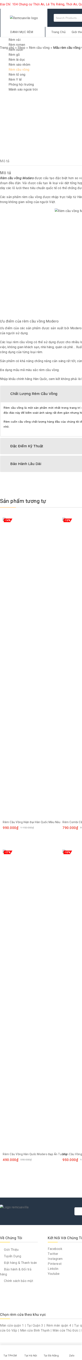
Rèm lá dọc (17, 60)
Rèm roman (17, 45)
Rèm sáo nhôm (19, 64)
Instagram (55, 1259)
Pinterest (55, 1264)
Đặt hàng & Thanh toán (20, 1263)
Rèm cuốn (16, 50)
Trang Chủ (58, 32)
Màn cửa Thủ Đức (66, 1330)
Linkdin (53, 1269)
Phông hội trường (21, 84)
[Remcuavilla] (24, 18)
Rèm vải (15, 40)
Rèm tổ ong (17, 74)
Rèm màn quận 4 (58, 1325)
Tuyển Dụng (12, 1256)
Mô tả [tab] (5, 161)
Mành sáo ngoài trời (23, 89)
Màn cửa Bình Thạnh (35, 1330)
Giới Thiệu (11, 1250)
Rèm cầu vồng (19, 69)
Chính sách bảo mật (18, 1281)
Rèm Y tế (15, 79)
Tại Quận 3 (35, 1325)
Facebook (55, 1249)
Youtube (54, 1274)
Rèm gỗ (14, 55)
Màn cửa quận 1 (12, 1325)
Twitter (53, 1254)
